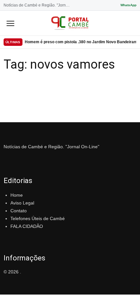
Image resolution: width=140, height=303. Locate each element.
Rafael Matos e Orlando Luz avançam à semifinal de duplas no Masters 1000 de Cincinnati (80, 43)
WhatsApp (128, 5)
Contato (18, 210)
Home (16, 195)
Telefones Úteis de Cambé (37, 218)
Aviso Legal (22, 202)
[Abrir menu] (10, 23)
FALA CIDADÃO (26, 226)
